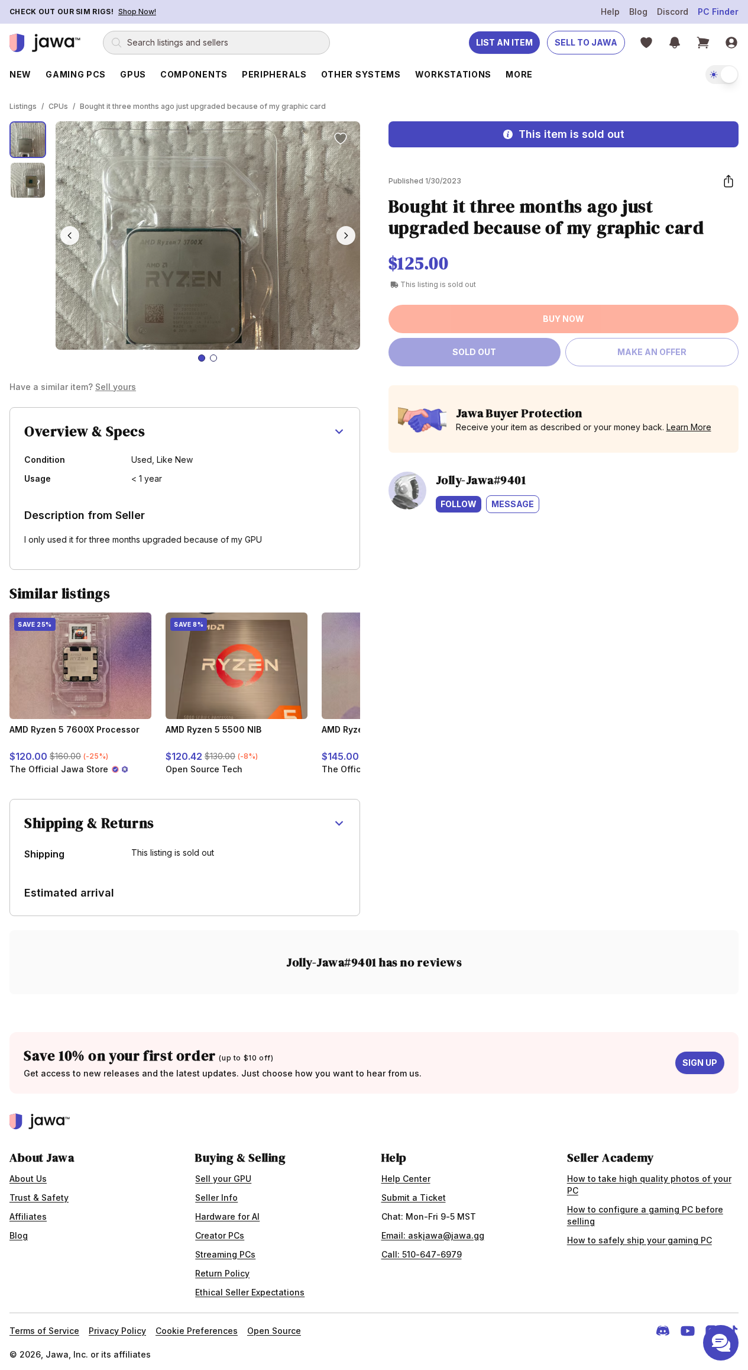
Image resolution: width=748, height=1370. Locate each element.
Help (610, 12)
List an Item (504, 42)
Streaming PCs (225, 1254)
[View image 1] (27, 139)
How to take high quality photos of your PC (649, 1184)
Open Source (274, 1331)
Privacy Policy (117, 1331)
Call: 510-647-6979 (421, 1254)
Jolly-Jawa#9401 (481, 480)
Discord (672, 12)
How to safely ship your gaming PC (639, 1240)
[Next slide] (345, 235)
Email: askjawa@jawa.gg (432, 1235)
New (20, 74)
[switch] (722, 74)
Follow (459, 504)
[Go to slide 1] (201, 358)
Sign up (699, 1063)
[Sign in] (731, 43)
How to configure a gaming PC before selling (645, 1215)
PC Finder (718, 12)
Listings (23, 106)
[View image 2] (27, 180)
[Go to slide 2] (213, 358)
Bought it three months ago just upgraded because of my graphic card (203, 106)
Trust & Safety (39, 1197)
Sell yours (115, 387)
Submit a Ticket (413, 1197)
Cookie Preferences (197, 1331)
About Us (28, 1179)
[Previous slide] (69, 235)
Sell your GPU (223, 1179)
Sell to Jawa (586, 42)
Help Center (405, 1179)
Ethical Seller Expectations (250, 1292)
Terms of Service (44, 1331)
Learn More (688, 427)
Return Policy (222, 1273)
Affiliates (28, 1216)
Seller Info (216, 1197)
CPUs (58, 106)
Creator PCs (219, 1235)
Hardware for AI (227, 1216)
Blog (638, 12)
